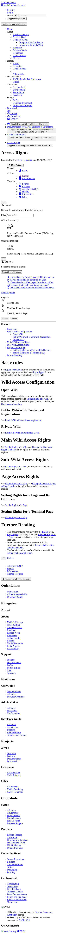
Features (11, 756)
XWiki (16, 63)
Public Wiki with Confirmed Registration (32, 337)
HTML (10, 248)
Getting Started (14, 691)
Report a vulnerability (17, 899)
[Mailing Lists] (21, 931)
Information (27, 194)
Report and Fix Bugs (16, 897)
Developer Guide (15, 597)
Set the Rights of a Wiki (37, 399)
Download (12, 108)
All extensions (13, 772)
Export (25, 176)
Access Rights (13, 142)
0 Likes (10, 558)
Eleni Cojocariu (24, 160)
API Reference (14, 732)
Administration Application (19, 553)
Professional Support (22, 105)
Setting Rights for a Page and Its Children (32, 350)
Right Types (38, 372)
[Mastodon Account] (8, 931)
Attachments (15, 566)
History (25, 191)
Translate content (15, 891)
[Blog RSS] (24, 931)
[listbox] (28, 237)
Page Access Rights (16, 347)
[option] (31, 230)
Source (25, 184)
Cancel (14, 319)
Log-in (10, 12)
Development (19, 89)
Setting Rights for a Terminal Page (29, 352)
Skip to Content (8, 2)
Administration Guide (17, 594)
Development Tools (16, 842)
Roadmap (17, 47)
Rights (45, 532)
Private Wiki (18, 339)
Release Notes (13, 633)
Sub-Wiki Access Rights (18, 345)
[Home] (8, 124)
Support (10, 660)
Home (10, 29)
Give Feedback (14, 889)
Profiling (11, 872)
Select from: (11, 272)
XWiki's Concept (21, 34)
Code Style (12, 837)
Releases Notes (20, 50)
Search (10, 15)
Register (11, 10)
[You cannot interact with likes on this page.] (3, 558)
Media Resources (15, 643)
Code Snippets (19, 68)
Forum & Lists (13, 667)
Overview (11, 753)
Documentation (14, 662)
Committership (14, 818)
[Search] (16, 15)
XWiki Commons (15, 792)
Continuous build (15, 864)
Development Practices (17, 840)
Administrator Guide (16, 134)
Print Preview (28, 178)
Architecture (12, 727)
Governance (12, 813)
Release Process (14, 834)
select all (5, 292)
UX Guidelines (14, 845)
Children (26, 186)
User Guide (12, 591)
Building (11, 862)
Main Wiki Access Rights (18, 342)
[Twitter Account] (18, 931)
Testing (10, 867)
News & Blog (19, 37)
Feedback (17, 95)
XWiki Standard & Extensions (27, 79)
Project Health (13, 815)
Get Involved (19, 87)
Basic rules (12, 329)
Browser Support (15, 823)
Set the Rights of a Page (16, 483)
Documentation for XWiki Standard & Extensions (30, 126)
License (16, 58)
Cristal (16, 82)
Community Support (22, 103)
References (18, 53)
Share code (12, 902)
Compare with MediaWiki (31, 45)
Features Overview (16, 696)
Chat (9, 670)
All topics (11, 694)
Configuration (13, 713)
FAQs (15, 100)
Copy (24, 170)
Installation (12, 710)
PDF (9, 228)
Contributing (13, 883)
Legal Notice (13, 646)
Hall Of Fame (13, 820)
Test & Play (12, 886)
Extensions (18, 66)
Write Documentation (17, 894)
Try (8, 111)
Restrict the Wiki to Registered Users (22, 432)
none (12, 292)
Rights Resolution (13, 369)
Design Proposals (15, 848)
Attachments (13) (30, 189)
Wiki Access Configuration (19, 331)
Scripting (11, 729)
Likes (24, 197)
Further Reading (14, 355)
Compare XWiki (20, 39)
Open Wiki (18, 334)
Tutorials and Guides (16, 735)
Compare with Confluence (31, 42)
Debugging (12, 869)
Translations (18, 92)
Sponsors (11, 673)
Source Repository (15, 859)
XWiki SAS (24, 920)
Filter (4, 215)
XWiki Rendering (15, 789)
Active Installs (19, 55)
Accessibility (13, 648)
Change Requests (15, 574)
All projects (18, 74)
